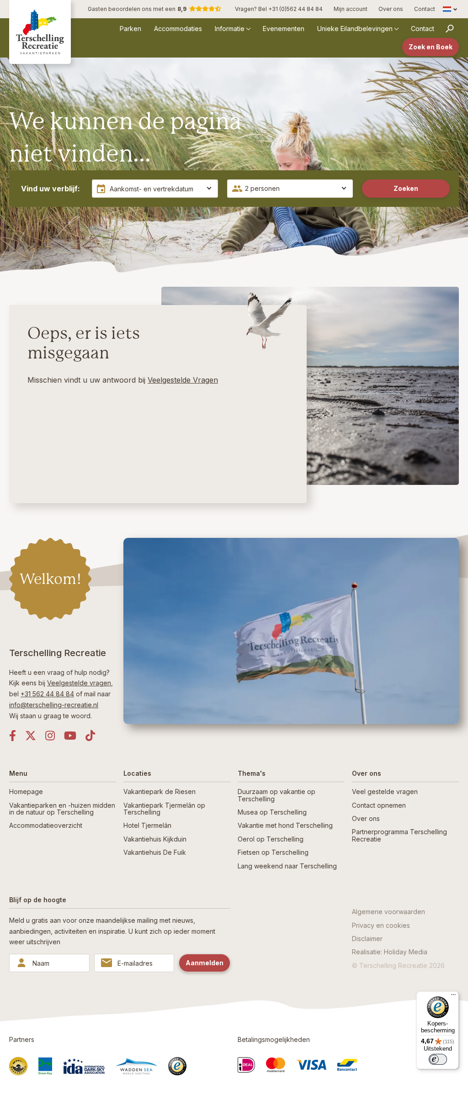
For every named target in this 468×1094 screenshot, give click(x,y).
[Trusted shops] (177, 1066)
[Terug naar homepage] (40, 32)
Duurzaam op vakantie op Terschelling (276, 795)
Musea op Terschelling (272, 812)
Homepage (26, 791)
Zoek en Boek (430, 47)
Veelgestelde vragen (79, 683)
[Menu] (453, 996)
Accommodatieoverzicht (45, 825)
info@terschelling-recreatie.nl (53, 705)
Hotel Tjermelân (147, 825)
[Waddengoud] (18, 1066)
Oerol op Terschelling (270, 839)
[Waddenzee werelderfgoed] (136, 1066)
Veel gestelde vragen (385, 791)
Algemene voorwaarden (388, 911)
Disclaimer (367, 938)
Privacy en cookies (381, 925)
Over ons (390, 8)
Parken (130, 28)
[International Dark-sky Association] (84, 1066)
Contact (424, 8)
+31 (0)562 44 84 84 (295, 8)
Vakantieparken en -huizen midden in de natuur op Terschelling (62, 808)
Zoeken (406, 188)
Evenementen (283, 28)
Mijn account (350, 8)
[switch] (438, 1059)
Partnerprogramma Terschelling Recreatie (399, 835)
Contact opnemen (379, 805)
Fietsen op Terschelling (273, 852)
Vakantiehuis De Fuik (154, 852)
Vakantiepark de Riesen (159, 791)
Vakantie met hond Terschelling (285, 825)
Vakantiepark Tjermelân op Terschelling (164, 808)
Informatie (230, 28)
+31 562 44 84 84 (47, 694)
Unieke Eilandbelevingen (355, 28)
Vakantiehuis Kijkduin (154, 839)
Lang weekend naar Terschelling (287, 866)
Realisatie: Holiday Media (389, 952)
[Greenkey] (45, 1066)
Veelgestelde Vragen (183, 379)
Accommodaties (178, 28)
